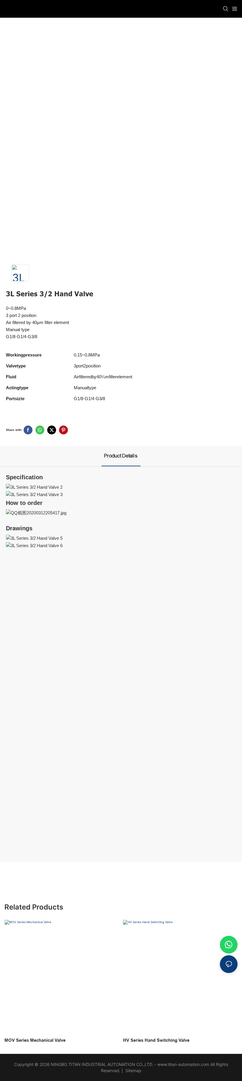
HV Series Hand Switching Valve (156, 1040)
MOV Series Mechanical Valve (35, 1040)
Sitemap (132, 1070)
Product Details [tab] (121, 456)
